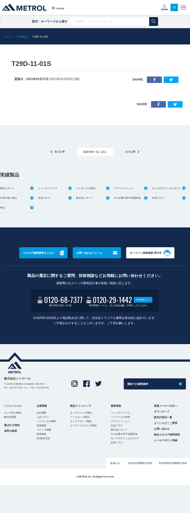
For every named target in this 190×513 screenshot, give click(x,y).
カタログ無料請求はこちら (38, 252)
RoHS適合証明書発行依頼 (173, 463)
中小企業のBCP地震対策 (127, 197)
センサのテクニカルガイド (166, 188)
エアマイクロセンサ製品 (83, 425)
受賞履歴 (41, 425)
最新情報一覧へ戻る (95, 151)
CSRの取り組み (8, 197)
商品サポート (7, 188)
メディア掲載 (44, 429)
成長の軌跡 (10, 430)
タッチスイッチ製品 (81, 412)
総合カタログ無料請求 (167, 434)
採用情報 (41, 434)
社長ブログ (158, 197)
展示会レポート (84, 197)
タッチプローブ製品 (81, 421)
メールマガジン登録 (165, 440)
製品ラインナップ (80, 405)
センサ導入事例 (12, 412)
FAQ (2, 207)
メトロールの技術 (85, 188)
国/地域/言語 (43, 438)
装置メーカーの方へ (165, 405)
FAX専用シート (143, 300)
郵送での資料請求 (137, 383)
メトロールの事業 (46, 421)
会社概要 (41, 412)
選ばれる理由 (12, 425)
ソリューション (13, 405)
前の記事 (60, 151)
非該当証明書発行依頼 (140, 463)
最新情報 (116, 405)
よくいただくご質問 (165, 423)
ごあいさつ (43, 417)
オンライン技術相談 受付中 (146, 252)
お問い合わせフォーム (89, 252)
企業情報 (42, 405)
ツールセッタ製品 (79, 417)
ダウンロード (162, 411)
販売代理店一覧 (163, 417)
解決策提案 (10, 417)
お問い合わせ (162, 428)
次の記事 (130, 151)
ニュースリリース (47, 188)
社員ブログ (44, 197)
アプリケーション (123, 188)
